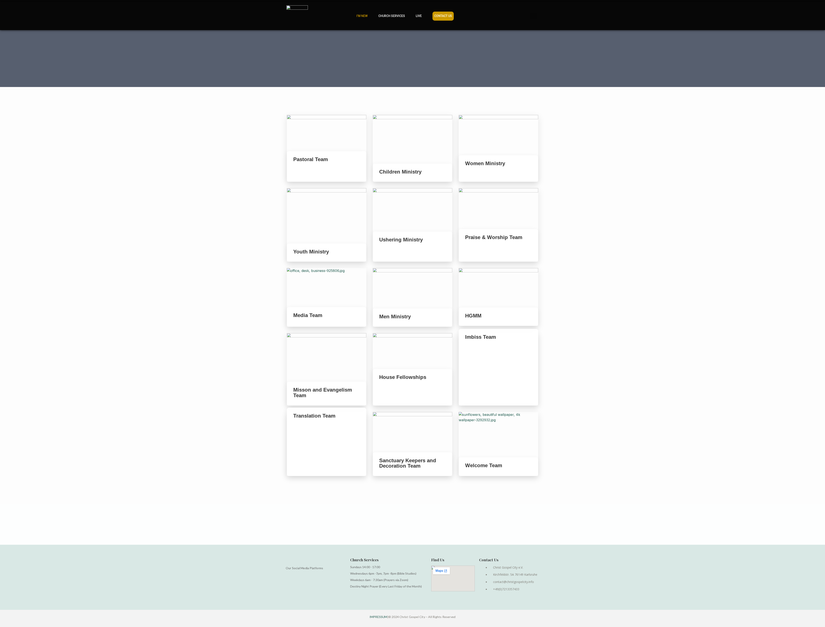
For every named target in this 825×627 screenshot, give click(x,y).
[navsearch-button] (467, 16)
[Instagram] (525, 16)
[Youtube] (533, 16)
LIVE (419, 16)
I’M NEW (362, 16)
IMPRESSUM (378, 617)
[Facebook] (516, 16)
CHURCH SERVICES (391, 16)
